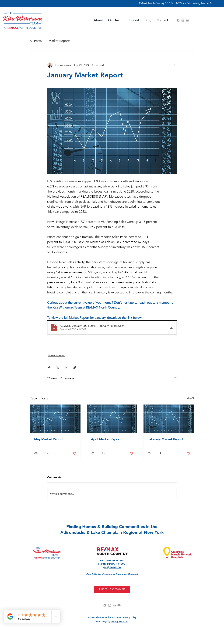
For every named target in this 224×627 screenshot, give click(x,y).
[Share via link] (74, 367)
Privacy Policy (129, 617)
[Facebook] (178, 20)
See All (190, 398)
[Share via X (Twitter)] (57, 367)
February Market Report (165, 439)
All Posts (36, 41)
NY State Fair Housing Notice (192, 3)
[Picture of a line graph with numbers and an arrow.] (55, 419)
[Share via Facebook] (49, 367)
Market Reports (59, 41)
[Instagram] (183, 20)
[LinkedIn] (187, 20)
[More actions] (175, 65)
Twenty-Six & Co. (119, 621)
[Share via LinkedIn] (66, 367)
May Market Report (48, 439)
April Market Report (106, 439)
